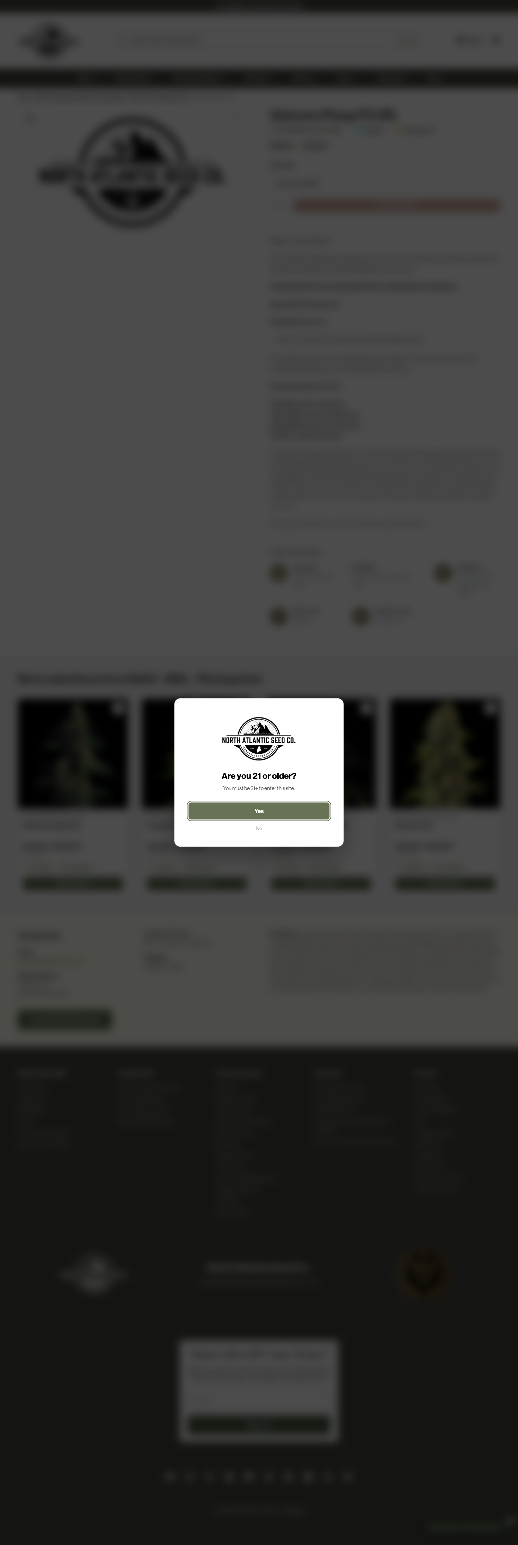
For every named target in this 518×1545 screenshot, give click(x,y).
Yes (259, 810)
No (259, 828)
